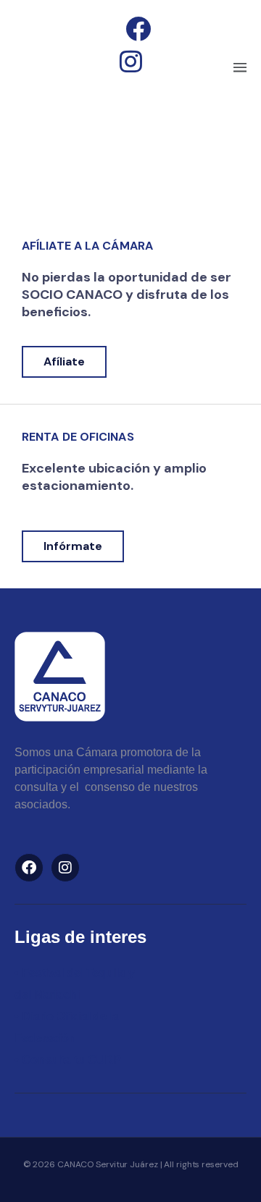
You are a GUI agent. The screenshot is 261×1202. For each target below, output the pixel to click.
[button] (239, 68)
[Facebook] (29, 867)
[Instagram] (65, 867)
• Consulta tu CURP (67, 1060)
